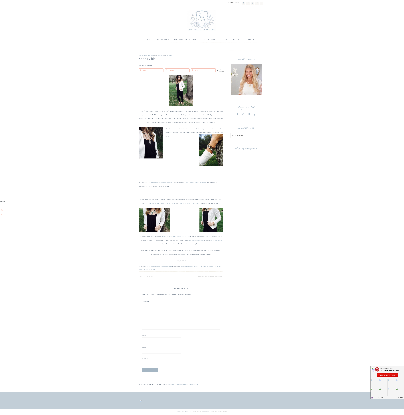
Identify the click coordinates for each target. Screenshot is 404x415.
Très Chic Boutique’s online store (174, 236)
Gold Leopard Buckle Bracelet (195, 182)
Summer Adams (202, 20)
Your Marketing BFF (220, 411)
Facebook (200, 240)
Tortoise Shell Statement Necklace (161, 182)
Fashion (160, 55)
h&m (200, 266)
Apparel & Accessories (146, 55)
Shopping (169, 55)
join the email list (217, 240)
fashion (196, 266)
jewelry (209, 266)
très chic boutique (149, 269)
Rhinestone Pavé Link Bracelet (189, 203)
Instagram (193, 240)
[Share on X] (2, 210)
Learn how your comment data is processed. (182, 384)
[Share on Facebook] (2, 205)
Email (144, 347)
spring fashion (216, 266)
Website (145, 358)
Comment (146, 301)
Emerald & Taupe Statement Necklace (162, 203)
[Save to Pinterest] (2, 215)
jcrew (204, 266)
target (141, 269)
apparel (190, 266)
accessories (184, 266)
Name (144, 336)
